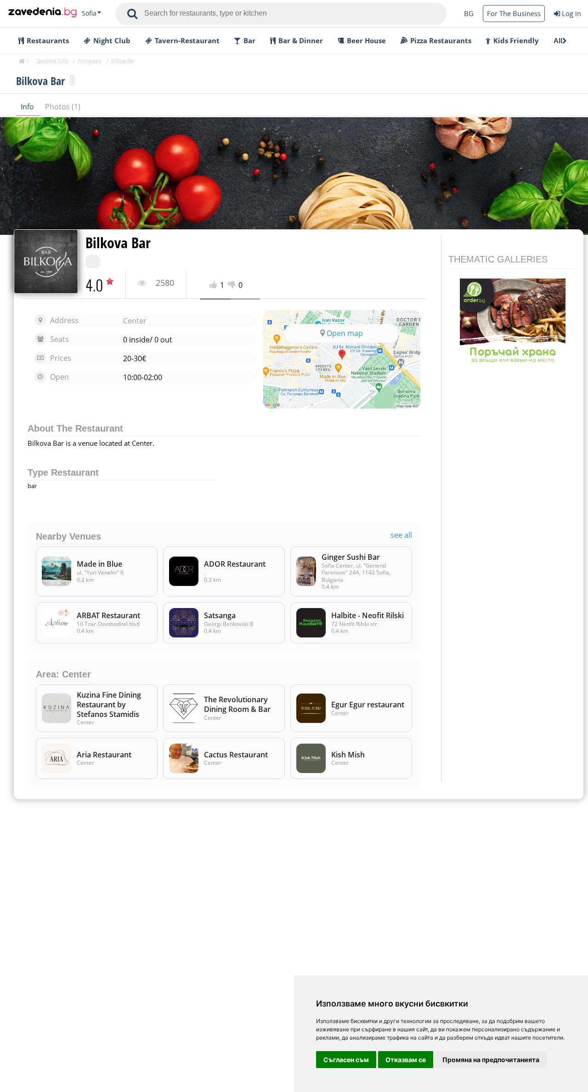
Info (28, 107)
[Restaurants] (42, 13)
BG (469, 13)
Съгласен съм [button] (346, 1060)
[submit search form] (132, 13)
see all (401, 535)
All (558, 41)
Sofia (89, 13)
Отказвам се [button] (405, 1060)
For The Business (514, 13)
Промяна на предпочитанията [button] (490, 1060)
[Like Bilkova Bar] (214, 285)
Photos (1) (62, 107)
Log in (571, 13)
